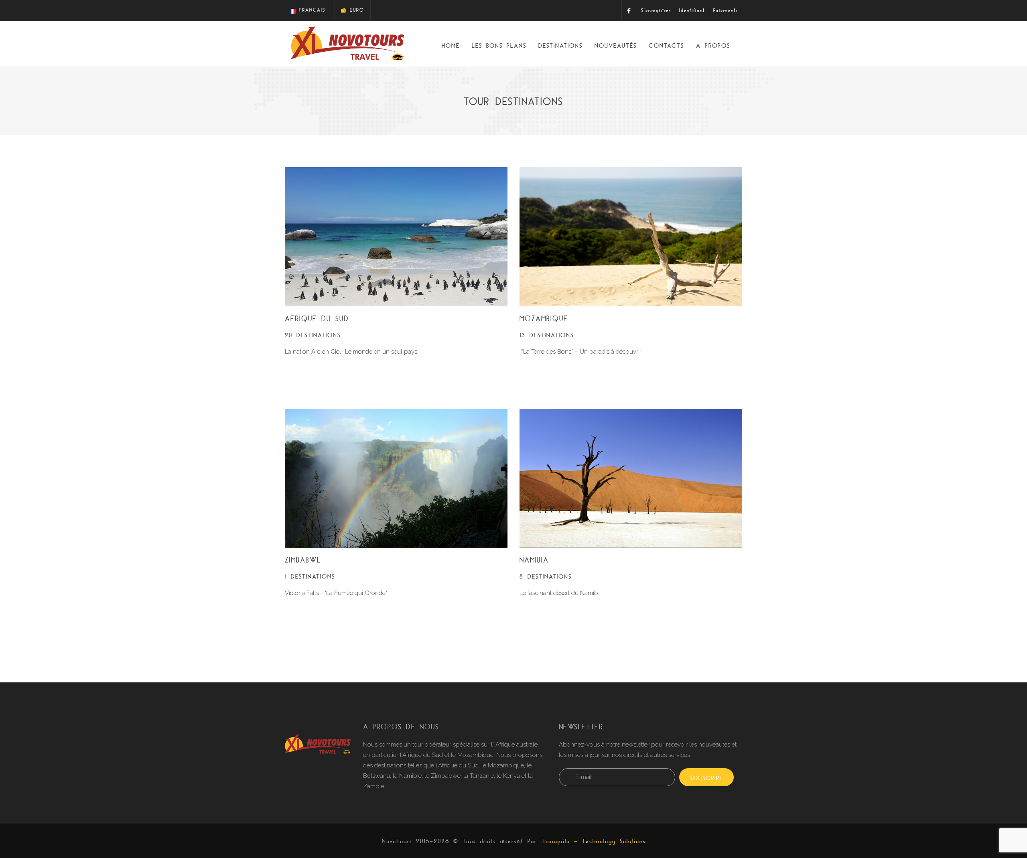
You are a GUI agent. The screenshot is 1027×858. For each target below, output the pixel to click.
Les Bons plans (499, 45)
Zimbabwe (303, 560)
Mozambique (544, 318)
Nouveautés (616, 45)
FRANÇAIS (310, 9)
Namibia (534, 560)
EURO (355, 9)
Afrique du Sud (317, 318)
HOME (451, 45)
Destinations (560, 45)
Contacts (666, 45)
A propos (713, 45)
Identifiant (692, 10)
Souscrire (706, 778)
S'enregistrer (656, 10)
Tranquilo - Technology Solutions (593, 841)
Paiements (725, 10)
